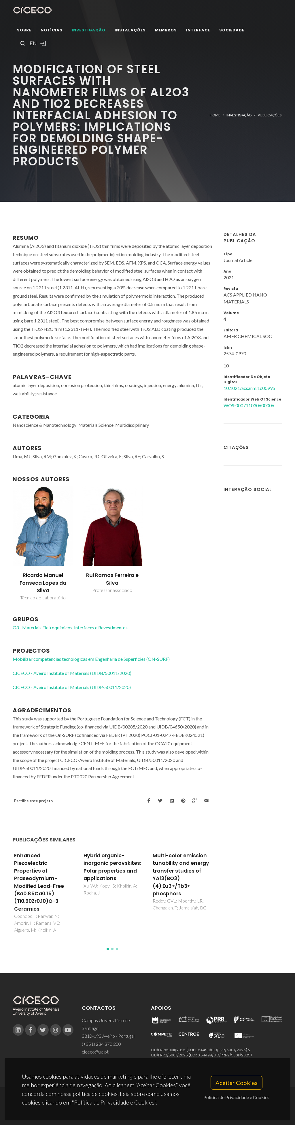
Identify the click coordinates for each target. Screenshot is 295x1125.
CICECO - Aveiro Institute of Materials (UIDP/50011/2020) (72, 687)
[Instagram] (55, 1030)
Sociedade (231, 30)
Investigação (88, 30)
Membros (166, 30)
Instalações (130, 30)
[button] (108, 949)
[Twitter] (42, 1030)
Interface (198, 30)
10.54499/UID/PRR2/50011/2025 (223, 1055)
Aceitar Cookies (236, 1082)
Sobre (24, 30)
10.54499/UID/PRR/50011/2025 (220, 1049)
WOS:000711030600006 (249, 405)
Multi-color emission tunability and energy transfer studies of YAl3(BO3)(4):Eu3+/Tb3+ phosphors (181, 874)
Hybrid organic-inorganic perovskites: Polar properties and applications (112, 867)
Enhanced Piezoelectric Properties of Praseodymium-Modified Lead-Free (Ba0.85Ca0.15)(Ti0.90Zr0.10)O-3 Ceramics (39, 882)
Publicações (269, 115)
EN (32, 43)
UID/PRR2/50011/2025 (169, 1055)
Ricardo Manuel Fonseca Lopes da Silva (43, 583)
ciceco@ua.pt (95, 1051)
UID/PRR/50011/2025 (168, 1049)
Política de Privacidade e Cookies (236, 1097)
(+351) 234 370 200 (101, 1044)
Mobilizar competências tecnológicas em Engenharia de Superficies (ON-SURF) (91, 659)
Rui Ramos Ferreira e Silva (112, 579)
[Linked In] (18, 1030)
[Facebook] (30, 1030)
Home (215, 115)
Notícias (52, 30)
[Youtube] (68, 1030)
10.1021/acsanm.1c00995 (249, 388)
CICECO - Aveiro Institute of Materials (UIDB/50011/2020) (72, 673)
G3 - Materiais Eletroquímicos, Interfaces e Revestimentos (70, 627)
